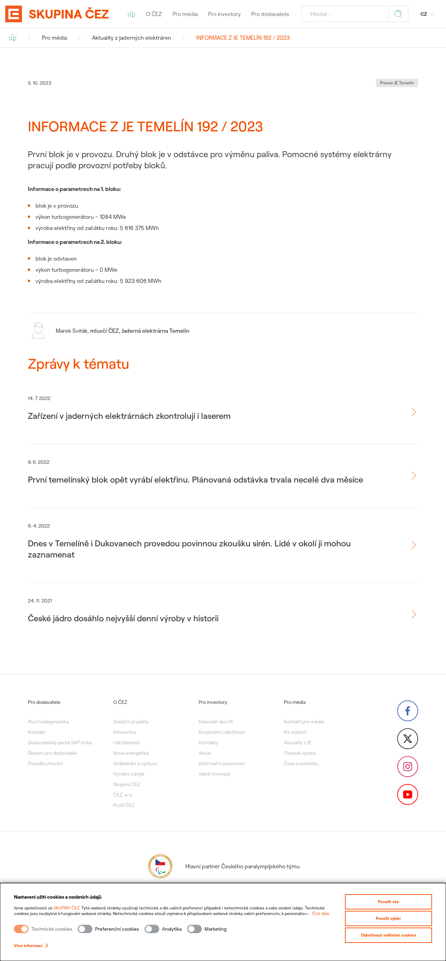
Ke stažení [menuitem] (295, 732)
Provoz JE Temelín (397, 82)
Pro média (54, 37)
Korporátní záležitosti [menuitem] (222, 732)
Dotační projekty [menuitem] (131, 721)
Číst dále (320, 913)
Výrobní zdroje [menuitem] (129, 774)
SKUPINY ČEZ (66, 907)
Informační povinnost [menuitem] (222, 763)
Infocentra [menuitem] (124, 732)
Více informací (28, 945)
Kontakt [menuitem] (36, 732)
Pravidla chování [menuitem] (45, 763)
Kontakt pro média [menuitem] (304, 721)
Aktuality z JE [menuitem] (298, 742)
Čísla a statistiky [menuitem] (301, 763)
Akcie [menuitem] (205, 753)
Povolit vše (388, 901)
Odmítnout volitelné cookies (388, 935)
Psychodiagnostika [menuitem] (48, 721)
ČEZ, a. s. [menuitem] (123, 795)
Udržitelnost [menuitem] (126, 742)
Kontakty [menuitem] (208, 742)
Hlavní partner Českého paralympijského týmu (242, 866)
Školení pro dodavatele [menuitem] (52, 753)
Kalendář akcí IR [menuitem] (216, 721)
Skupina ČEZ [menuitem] (126, 784)
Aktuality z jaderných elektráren (131, 37)
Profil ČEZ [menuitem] (123, 805)
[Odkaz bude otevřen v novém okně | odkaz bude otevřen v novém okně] (407, 710)
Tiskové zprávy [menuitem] (300, 753)
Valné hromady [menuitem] (215, 774)
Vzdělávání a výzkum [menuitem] (135, 763)
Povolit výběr (388, 918)
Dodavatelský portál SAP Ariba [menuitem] (60, 742)
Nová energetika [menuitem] (131, 753)
